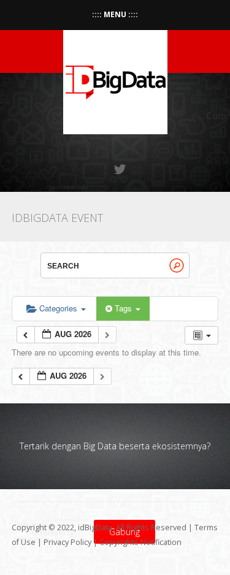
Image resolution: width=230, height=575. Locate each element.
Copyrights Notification (140, 542)
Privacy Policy (67, 542)
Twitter (121, 169)
